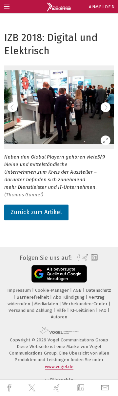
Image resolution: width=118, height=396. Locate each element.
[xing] (57, 388)
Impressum (19, 290)
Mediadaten (46, 304)
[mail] (105, 388)
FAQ (103, 310)
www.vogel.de (59, 366)
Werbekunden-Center (85, 304)
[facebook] (10, 388)
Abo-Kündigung (69, 297)
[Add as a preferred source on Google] (59, 274)
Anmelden (102, 7)
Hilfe (61, 310)
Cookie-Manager (52, 290)
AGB (78, 290)
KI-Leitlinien (83, 310)
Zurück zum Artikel (36, 212)
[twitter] (33, 388)
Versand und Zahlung (31, 310)
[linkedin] (82, 388)
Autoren (59, 317)
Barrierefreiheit (33, 297)
